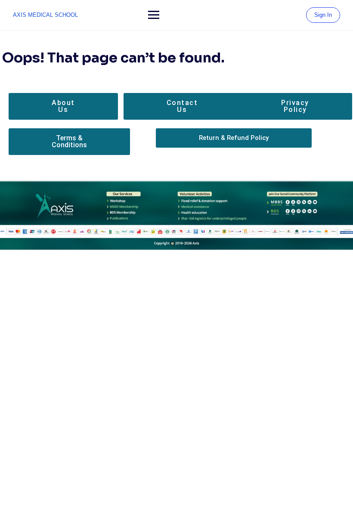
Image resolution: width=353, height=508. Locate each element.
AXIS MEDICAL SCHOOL (45, 15)
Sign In (323, 15)
